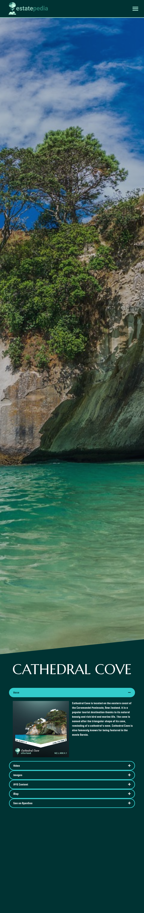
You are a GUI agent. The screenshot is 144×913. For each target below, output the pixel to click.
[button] (135, 8)
